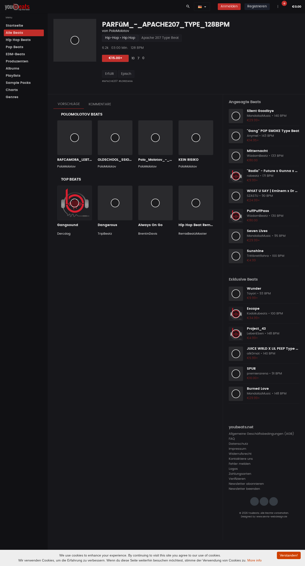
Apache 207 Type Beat (160, 38)
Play (75, 40)
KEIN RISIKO (188, 160)
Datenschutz (238, 443)
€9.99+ (252, 180)
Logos (233, 468)
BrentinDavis (147, 233)
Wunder (254, 288)
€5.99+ (252, 358)
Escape (253, 308)
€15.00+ (115, 58)
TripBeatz (105, 233)
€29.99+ (253, 120)
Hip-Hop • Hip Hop (120, 38)
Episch (126, 74)
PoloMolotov (119, 31)
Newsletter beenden (244, 488)
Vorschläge (69, 104)
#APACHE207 (110, 81)
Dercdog (64, 233)
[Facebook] (264, 501)
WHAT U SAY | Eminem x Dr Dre (274, 191)
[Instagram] (254, 501)
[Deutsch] (200, 7)
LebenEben (255, 333)
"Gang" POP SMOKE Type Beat (273, 131)
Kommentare (100, 104)
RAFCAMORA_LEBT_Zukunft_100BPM (89, 160)
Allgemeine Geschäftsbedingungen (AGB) (261, 433)
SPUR (251, 368)
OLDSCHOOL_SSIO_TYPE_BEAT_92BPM (132, 160)
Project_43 (256, 328)
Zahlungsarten (240, 473)
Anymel (252, 135)
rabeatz (253, 175)
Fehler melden (239, 463)
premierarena (257, 373)
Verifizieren (237, 478)
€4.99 (251, 260)
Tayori (251, 293)
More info (254, 560)
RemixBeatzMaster (192, 233)
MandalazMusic (259, 115)
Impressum (237, 448)
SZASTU (252, 195)
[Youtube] (273, 501)
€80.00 (252, 160)
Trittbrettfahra (258, 256)
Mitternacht (257, 151)
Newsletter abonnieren (246, 483)
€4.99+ (252, 338)
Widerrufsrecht (240, 453)
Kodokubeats (257, 313)
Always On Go (150, 225)
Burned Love (258, 388)
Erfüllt (109, 74)
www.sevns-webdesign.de (271, 516)
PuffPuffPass (258, 211)
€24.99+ (253, 200)
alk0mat (253, 353)
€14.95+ (253, 140)
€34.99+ (253, 318)
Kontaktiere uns (241, 458)
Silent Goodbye (260, 111)
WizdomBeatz (257, 155)
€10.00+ (253, 378)
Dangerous (107, 225)
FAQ (232, 438)
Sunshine (255, 251)
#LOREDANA (126, 81)
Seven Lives (257, 231)
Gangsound (67, 225)
